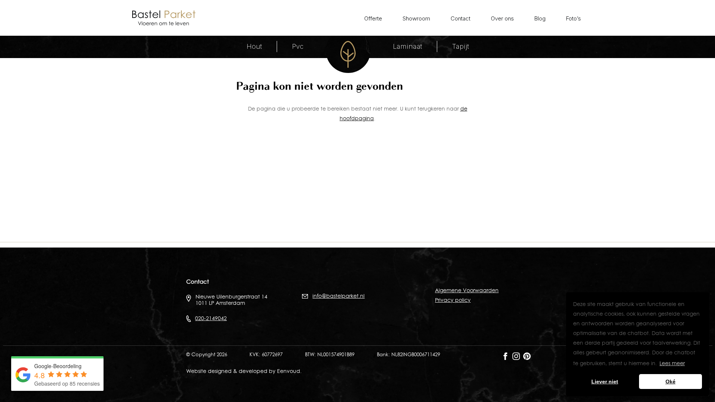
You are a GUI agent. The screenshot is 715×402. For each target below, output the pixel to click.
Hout (254, 46)
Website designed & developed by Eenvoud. (244, 371)
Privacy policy (453, 300)
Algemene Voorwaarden (467, 290)
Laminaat (407, 46)
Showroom (416, 18)
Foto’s (573, 18)
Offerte (373, 18)
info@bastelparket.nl (338, 296)
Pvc (298, 46)
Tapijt (460, 46)
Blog (540, 18)
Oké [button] (670, 382)
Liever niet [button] (604, 382)
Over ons (502, 18)
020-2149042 (211, 318)
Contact (460, 18)
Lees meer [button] (672, 363)
